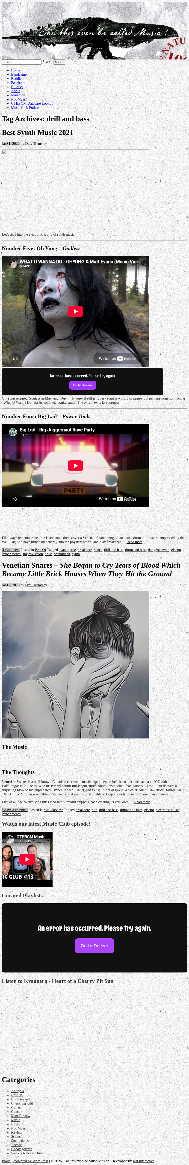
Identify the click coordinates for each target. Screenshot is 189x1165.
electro (176, 550)
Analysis (17, 1091)
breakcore (85, 550)
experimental (12, 554)
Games (16, 1107)
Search (47, 62)
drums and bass (131, 810)
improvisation (33, 554)
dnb (94, 810)
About (15, 91)
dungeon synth (158, 550)
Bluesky (17, 87)
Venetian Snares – (91, 569)
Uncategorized (21, 1149)
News (15, 1124)
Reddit (16, 78)
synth (76, 554)
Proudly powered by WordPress (25, 1161)
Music (15, 1120)
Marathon (18, 95)
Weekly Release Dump (27, 1153)
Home (15, 70)
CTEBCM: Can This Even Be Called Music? (94, 30)
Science (16, 1136)
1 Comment (11, 550)
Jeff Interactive (143, 1161)
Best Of (40, 550)
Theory (16, 1145)
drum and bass (135, 550)
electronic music (167, 810)
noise (48, 554)
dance (98, 550)
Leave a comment (15, 810)
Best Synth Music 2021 (37, 132)
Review (16, 1132)
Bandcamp (19, 74)
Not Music (19, 99)
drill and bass (113, 550)
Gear (14, 1112)
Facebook (18, 83)
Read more (134, 542)
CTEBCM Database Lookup (32, 103)
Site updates (20, 1141)
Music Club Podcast (25, 108)
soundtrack (62, 554)
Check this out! (22, 1103)
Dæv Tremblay (36, 143)
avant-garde (67, 550)
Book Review (21, 1099)
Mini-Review (53, 810)
